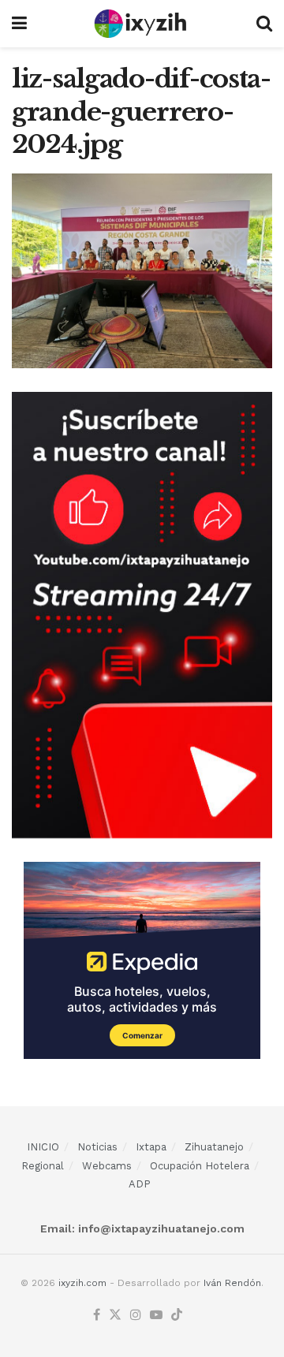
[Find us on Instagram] (135, 1316)
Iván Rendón (232, 1282)
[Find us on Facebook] (96, 1316)
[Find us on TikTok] (176, 1316)
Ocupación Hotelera (199, 1166)
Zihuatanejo (214, 1147)
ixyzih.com (82, 1282)
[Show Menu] (19, 23)
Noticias (97, 1147)
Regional (42, 1166)
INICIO (43, 1147)
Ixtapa (151, 1147)
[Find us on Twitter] (115, 1316)
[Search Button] (264, 23)
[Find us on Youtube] (156, 1316)
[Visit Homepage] (141, 23)
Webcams (107, 1166)
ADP (140, 1184)
